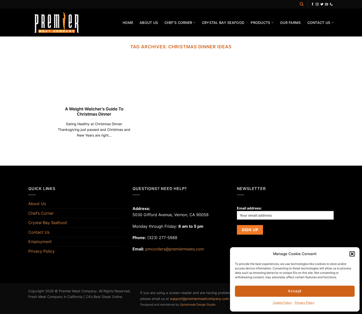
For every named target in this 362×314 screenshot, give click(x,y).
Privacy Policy (304, 302)
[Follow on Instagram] (317, 4)
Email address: (249, 208)
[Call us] (331, 4)
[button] (352, 253)
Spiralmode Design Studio (197, 304)
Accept (295, 291)
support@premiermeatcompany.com (199, 299)
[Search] (301, 4)
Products (260, 22)
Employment (40, 241)
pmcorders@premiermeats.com (174, 248)
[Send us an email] (326, 4)
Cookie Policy (282, 302)
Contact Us (318, 22)
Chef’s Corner (178, 22)
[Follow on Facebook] (312, 4)
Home (128, 22)
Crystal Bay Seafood (223, 22)
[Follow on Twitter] (321, 4)
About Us (149, 22)
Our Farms (290, 22)
